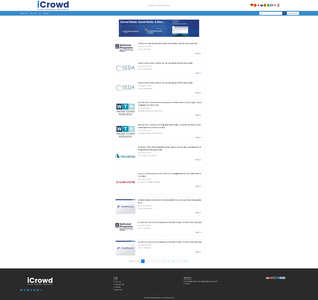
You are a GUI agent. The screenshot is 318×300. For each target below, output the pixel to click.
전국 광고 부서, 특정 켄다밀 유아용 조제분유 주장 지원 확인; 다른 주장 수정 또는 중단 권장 (167, 43)
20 (168, 261)
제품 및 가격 (24, 13)
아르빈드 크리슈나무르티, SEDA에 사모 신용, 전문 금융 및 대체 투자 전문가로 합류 (165, 63)
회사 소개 (33, 13)
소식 (39, 13)
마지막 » (185, 261)
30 (172, 261)
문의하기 (46, 13)
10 (164, 261)
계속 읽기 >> (198, 53)
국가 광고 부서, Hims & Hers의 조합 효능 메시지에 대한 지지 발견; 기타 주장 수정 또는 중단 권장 (170, 222)
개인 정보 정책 (119, 284)
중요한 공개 (118, 289)
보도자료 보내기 (293, 13)
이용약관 (117, 287)
